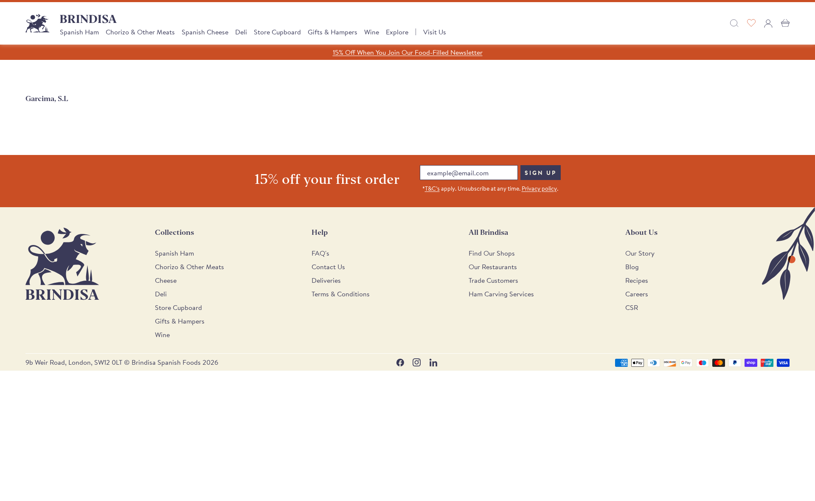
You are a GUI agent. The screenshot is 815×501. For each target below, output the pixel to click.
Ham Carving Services (501, 294)
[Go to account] (768, 23)
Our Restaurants (493, 267)
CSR (631, 307)
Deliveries (326, 280)
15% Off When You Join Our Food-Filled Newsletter (408, 52)
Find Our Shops (492, 253)
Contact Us (328, 267)
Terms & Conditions (341, 294)
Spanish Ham (79, 32)
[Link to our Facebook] (400, 362)
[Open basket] (785, 23)
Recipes (636, 280)
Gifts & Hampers (332, 32)
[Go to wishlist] (751, 23)
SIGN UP (540, 173)
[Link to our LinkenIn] (433, 362)
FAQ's (320, 253)
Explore (397, 32)
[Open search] (734, 23)
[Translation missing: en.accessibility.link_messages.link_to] (62, 264)
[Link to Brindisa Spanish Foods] (37, 23)
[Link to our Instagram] (417, 362)
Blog (632, 267)
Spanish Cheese (205, 32)
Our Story (640, 253)
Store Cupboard (277, 32)
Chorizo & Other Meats (140, 32)
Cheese (166, 280)
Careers (636, 294)
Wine (371, 32)
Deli (241, 32)
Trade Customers (493, 280)
